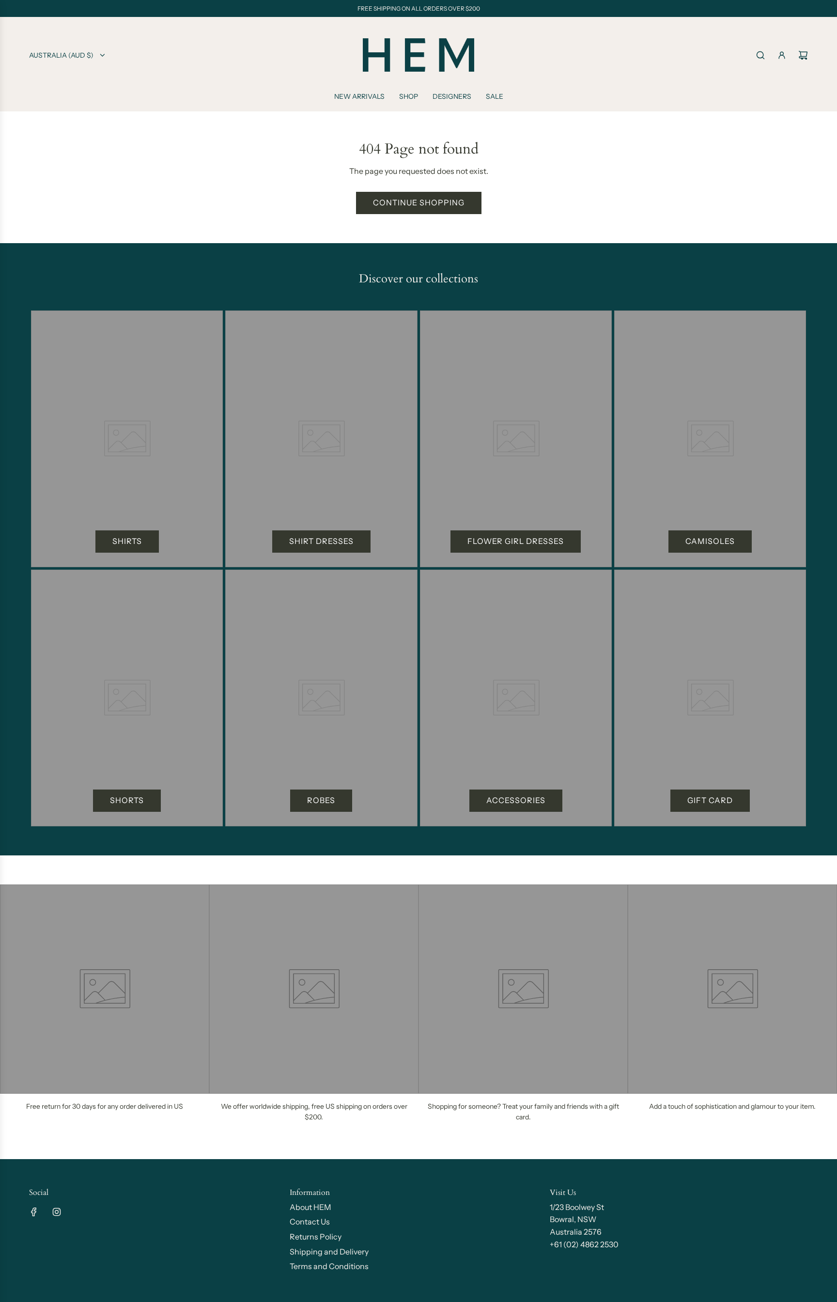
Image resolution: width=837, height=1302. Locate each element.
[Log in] (781, 55)
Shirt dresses (321, 541)
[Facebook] (34, 1212)
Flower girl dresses (515, 541)
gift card (710, 800)
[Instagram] (56, 1212)
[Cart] (803, 55)
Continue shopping (419, 202)
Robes (321, 800)
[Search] (760, 55)
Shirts (127, 541)
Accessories (515, 800)
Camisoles (710, 541)
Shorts (127, 800)
